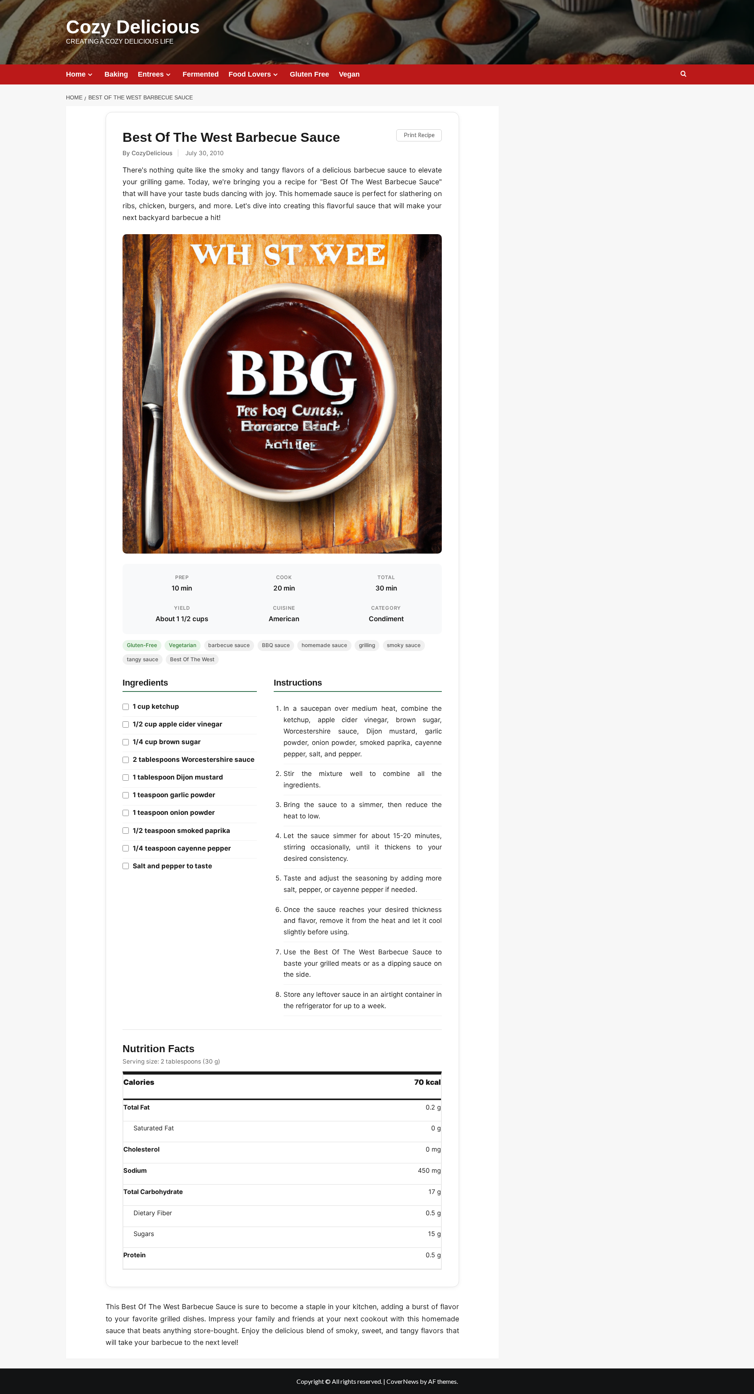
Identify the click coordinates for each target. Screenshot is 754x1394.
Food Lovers (250, 74)
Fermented (201, 74)
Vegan (349, 74)
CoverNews (402, 1381)
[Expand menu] (90, 74)
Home (76, 74)
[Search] (683, 74)
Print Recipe (419, 135)
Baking (116, 74)
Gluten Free (309, 74)
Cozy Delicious (133, 27)
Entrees (151, 74)
